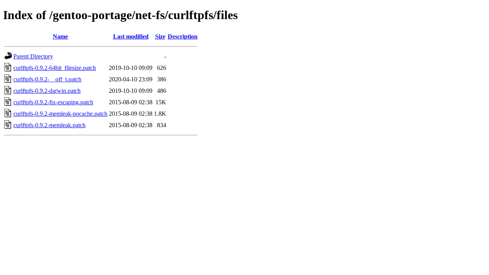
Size (160, 36)
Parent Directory (33, 56)
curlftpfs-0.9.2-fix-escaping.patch (53, 102)
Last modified (131, 36)
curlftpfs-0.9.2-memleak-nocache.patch (60, 113)
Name (60, 36)
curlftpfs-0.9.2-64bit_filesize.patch (54, 68)
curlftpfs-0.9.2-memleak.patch (49, 125)
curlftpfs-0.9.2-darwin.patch (47, 90)
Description (183, 36)
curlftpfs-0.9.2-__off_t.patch (47, 79)
